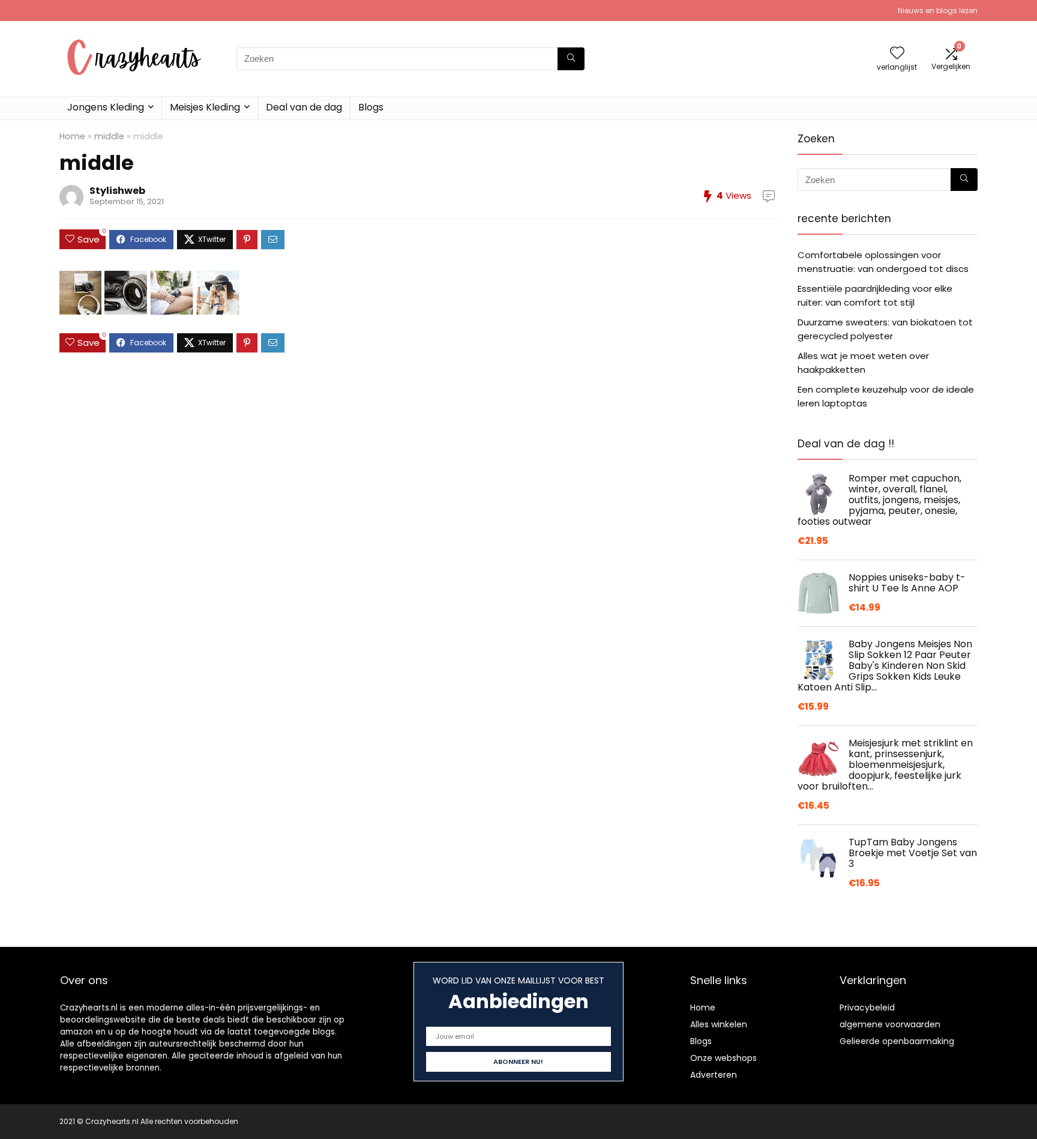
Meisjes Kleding (205, 107)
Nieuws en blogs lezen (938, 10)
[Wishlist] (897, 54)
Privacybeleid (867, 1008)
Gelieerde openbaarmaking (897, 1041)
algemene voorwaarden (890, 1024)
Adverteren (713, 1075)
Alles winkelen (718, 1024)
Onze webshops (723, 1058)
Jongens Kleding (105, 107)
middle (109, 136)
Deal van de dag (304, 107)
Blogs (370, 107)
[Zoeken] (571, 58)
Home (72, 136)
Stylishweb (117, 191)
